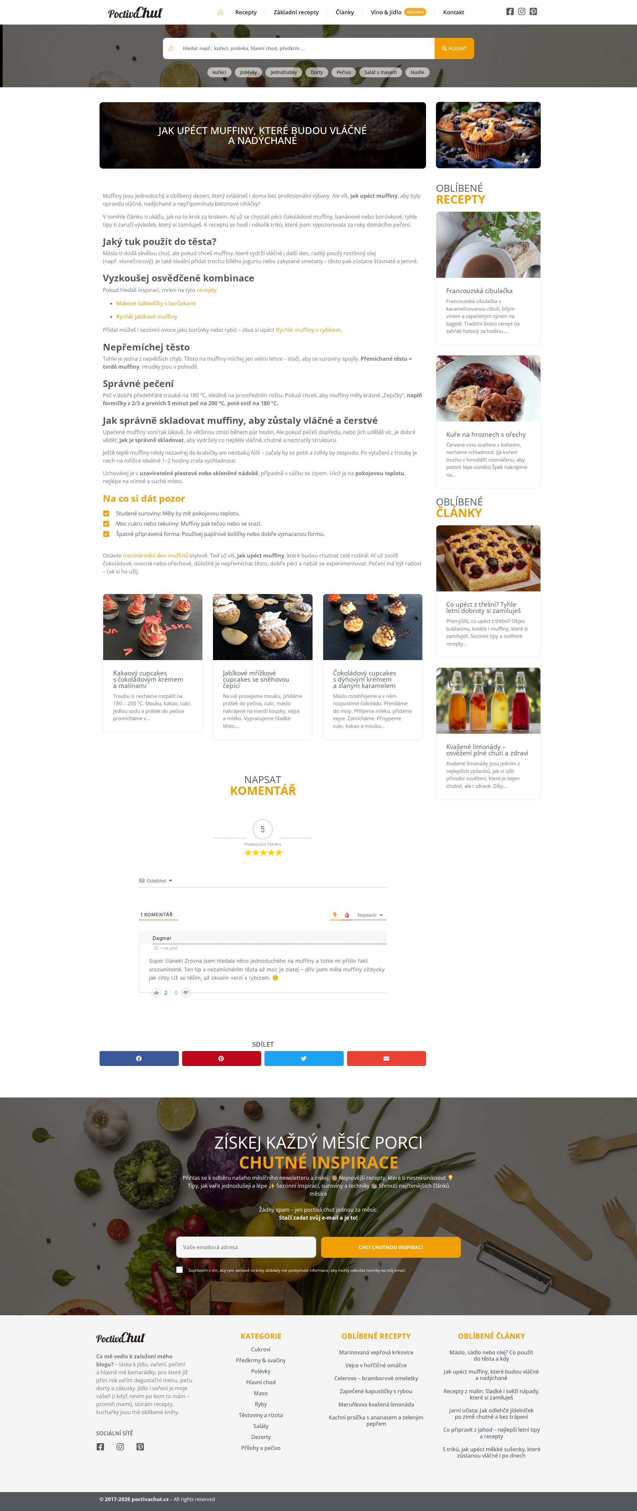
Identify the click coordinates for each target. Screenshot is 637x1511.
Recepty (246, 12)
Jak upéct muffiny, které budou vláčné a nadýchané (491, 1375)
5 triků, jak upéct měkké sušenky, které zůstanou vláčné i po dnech (491, 1452)
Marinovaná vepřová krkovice (376, 1352)
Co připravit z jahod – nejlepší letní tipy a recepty (491, 1433)
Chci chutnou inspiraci (391, 1247)
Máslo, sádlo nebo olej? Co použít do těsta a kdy (491, 1355)
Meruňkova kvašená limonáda (376, 1404)
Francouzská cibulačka (479, 290)
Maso (261, 1393)
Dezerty (261, 1437)
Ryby (261, 1404)
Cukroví (260, 1349)
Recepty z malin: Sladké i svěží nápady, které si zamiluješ (491, 1394)
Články (345, 12)
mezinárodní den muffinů (155, 555)
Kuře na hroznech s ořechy (486, 434)
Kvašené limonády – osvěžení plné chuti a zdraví (487, 749)
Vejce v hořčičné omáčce (376, 1365)
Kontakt (453, 12)
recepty (207, 290)
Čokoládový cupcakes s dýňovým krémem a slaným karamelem (364, 679)
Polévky (260, 1371)
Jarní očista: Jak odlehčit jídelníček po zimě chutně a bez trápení (491, 1413)
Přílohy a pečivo (261, 1448)
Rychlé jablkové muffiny (146, 316)
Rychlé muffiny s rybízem (308, 330)
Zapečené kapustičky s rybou (376, 1391)
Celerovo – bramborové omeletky (376, 1378)
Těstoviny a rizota (261, 1415)
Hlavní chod (261, 1382)
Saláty (260, 1426)
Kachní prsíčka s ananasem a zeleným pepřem (376, 1420)
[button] (139, 1058)
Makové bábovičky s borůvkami (156, 303)
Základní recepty (296, 12)
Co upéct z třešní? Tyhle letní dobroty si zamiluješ (483, 607)
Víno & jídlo (386, 12)
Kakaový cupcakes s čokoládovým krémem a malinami (148, 679)
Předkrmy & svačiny (261, 1360)
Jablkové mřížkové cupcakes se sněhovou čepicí (256, 679)
